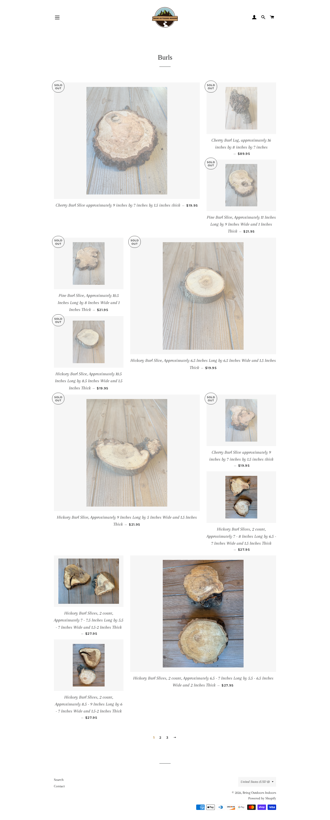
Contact (59, 786)
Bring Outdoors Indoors (259, 793)
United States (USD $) (255, 782)
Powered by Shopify (262, 798)
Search (59, 780)
